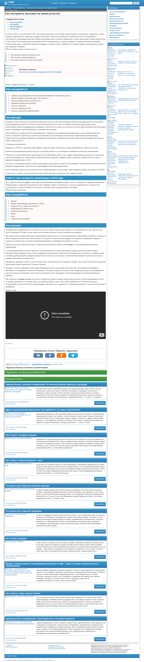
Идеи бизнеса (114, 16)
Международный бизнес (118, 23)
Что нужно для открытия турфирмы (24, 511)
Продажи (112, 26)
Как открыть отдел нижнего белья (23, 593)
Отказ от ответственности (45, 660)
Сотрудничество (54, 645)
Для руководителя (116, 19)
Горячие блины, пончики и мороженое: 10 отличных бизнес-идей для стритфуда (46, 384)
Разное (112, 14)
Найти (136, 3)
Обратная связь (11, 647)
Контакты (73, 3)
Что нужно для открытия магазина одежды (27, 485)
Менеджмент (114, 37)
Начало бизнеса (11, 404)
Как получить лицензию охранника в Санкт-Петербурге (40, 72)
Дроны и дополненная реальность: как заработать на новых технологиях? (43, 409)
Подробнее (100, 403)
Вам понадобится (16, 22)
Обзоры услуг (114, 30)
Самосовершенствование (119, 33)
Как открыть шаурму (16, 538)
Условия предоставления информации (20, 660)
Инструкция (14, 24)
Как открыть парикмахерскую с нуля (24, 460)
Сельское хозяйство (117, 12)
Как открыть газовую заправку (21, 435)
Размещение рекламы (56, 647)
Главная (54, 3)
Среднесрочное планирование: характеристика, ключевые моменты (40, 618)
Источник (9, 343)
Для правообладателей (56, 648)
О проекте (63, 3)
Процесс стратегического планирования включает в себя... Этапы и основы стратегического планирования (52, 564)
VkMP (11, 2)
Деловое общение (116, 35)
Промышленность (116, 21)
